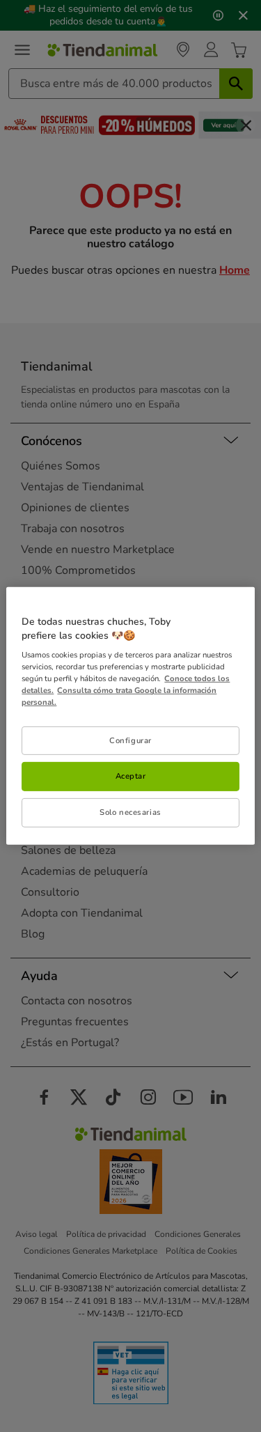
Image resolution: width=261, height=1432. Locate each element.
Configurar (130, 739)
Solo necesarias (130, 812)
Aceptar (131, 775)
